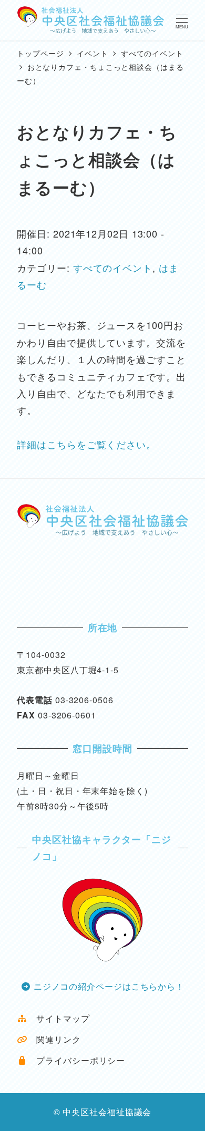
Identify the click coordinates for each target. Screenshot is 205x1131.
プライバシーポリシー (76, 1060)
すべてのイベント (112, 267)
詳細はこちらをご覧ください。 (86, 444)
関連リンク (53, 1039)
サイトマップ (58, 1018)
